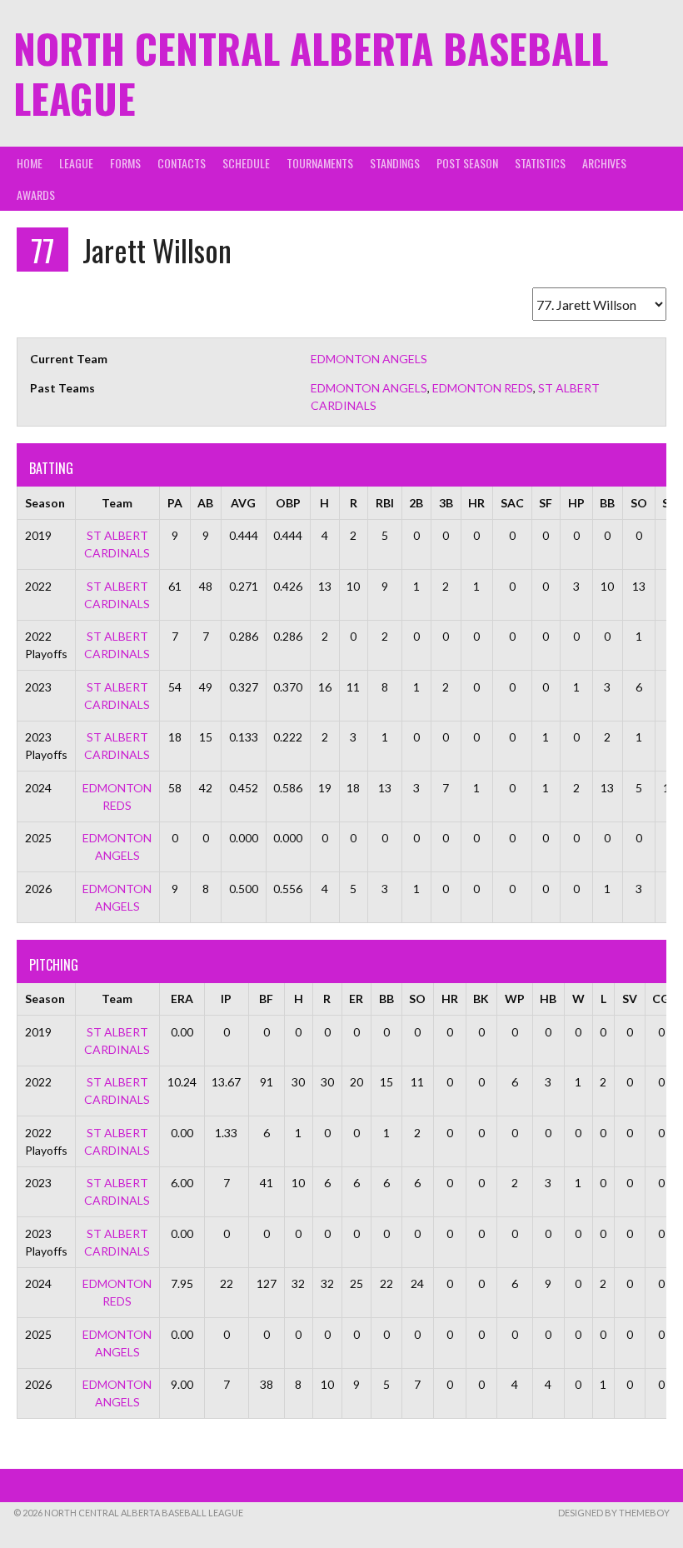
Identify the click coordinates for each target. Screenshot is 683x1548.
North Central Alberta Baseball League (310, 72)
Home (29, 163)
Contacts (181, 163)
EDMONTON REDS (482, 388)
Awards (36, 194)
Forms (125, 163)
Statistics (540, 163)
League (76, 163)
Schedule (246, 163)
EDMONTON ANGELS (369, 359)
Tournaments (320, 163)
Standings (395, 163)
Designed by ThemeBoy (614, 1512)
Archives (604, 163)
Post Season (467, 163)
